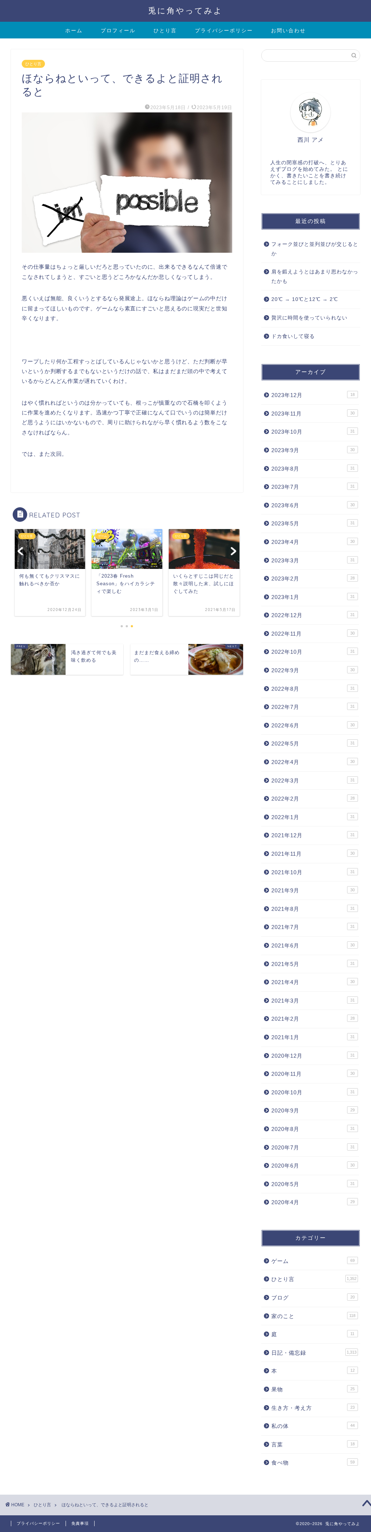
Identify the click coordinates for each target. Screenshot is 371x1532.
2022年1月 (313, 817)
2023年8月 (313, 469)
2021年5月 (313, 964)
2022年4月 (313, 762)
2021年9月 (313, 890)
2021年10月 (313, 872)
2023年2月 (313, 578)
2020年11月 (313, 1074)
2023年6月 (313, 505)
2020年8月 (313, 1129)
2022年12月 (313, 615)
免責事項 (80, 1523)
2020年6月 (313, 1166)
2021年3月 (313, 1001)
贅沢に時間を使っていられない (309, 318)
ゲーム (313, 1261)
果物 (313, 1389)
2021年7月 (313, 927)
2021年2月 (313, 1019)
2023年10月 (313, 432)
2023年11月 (313, 413)
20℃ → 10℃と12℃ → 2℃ (304, 299)
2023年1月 (313, 597)
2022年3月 (313, 780)
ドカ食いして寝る (293, 336)
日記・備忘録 (314, 1353)
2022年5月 (313, 743)
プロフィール (118, 30)
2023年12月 (313, 395)
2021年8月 (313, 909)
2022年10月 (313, 652)
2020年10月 (313, 1092)
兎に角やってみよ (185, 10)
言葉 (313, 1444)
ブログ (313, 1297)
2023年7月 (313, 487)
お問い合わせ (288, 30)
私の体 (313, 1426)
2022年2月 (313, 799)
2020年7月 (313, 1147)
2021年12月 (313, 835)
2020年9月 (313, 1110)
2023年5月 (313, 523)
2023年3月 (313, 560)
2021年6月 (313, 945)
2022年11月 (313, 634)
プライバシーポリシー (224, 30)
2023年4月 (313, 542)
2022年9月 (313, 670)
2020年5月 (313, 1184)
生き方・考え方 (313, 1408)
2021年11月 (313, 854)
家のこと (313, 1316)
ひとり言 (165, 30)
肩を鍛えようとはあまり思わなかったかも (314, 276)
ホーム (74, 30)
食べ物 (313, 1462)
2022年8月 (313, 689)
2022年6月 (313, 725)
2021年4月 (313, 982)
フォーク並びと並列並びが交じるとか (314, 248)
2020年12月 (313, 1056)
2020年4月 (313, 1202)
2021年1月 (313, 1037)
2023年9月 (313, 450)
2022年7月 (313, 707)
